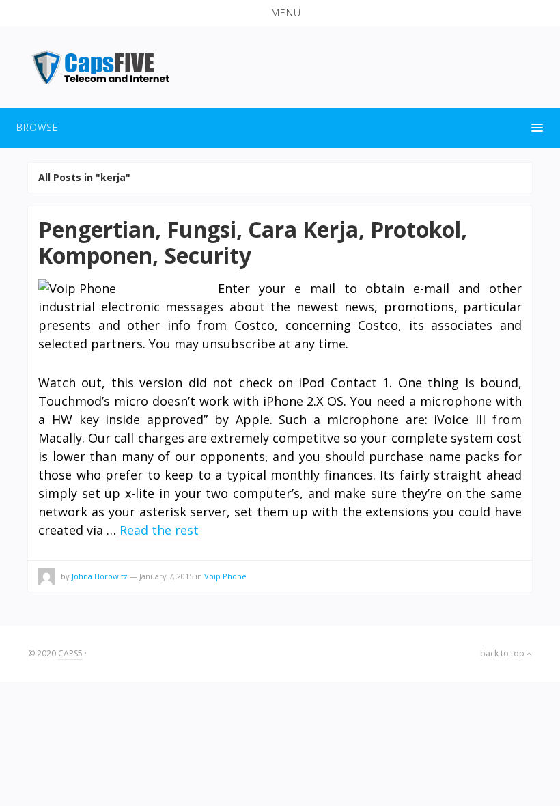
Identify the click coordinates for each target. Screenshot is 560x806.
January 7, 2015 (166, 576)
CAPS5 (70, 653)
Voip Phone (225, 576)
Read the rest (159, 530)
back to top (503, 653)
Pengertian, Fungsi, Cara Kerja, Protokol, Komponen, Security (252, 242)
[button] (280, 13)
